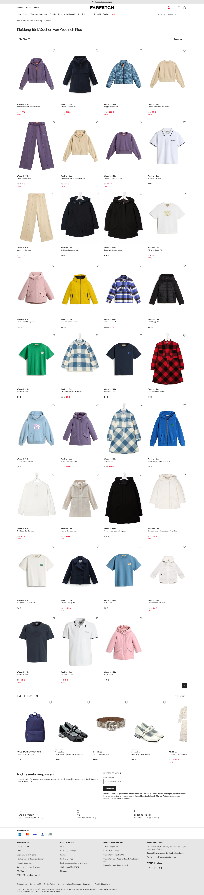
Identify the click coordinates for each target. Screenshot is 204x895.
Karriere (63, 855)
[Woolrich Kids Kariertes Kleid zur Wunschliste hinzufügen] (140, 405)
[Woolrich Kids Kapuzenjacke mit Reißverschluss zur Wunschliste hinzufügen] (53, 50)
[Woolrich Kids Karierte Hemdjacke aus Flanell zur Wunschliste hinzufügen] (97, 335)
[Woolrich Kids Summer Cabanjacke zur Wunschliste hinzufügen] (97, 546)
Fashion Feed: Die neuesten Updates (161, 857)
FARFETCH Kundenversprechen (29, 875)
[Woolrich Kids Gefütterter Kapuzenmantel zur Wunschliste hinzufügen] (97, 194)
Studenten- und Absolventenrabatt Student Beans (120, 860)
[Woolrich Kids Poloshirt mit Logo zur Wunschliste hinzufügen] (97, 618)
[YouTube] (166, 867)
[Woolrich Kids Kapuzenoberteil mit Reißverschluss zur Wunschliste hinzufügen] (97, 122)
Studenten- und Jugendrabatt (115, 865)
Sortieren (178, 39)
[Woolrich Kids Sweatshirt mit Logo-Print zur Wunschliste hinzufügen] (140, 122)
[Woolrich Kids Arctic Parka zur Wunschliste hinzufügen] (140, 618)
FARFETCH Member (111, 851)
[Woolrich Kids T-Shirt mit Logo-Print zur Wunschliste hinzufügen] (184, 194)
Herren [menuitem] (28, 7)
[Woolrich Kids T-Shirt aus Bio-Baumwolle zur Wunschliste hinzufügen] (53, 475)
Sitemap (63, 871)
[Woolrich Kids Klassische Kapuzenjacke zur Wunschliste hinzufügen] (97, 265)
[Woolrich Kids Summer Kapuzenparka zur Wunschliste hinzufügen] (97, 50)
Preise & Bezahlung (24, 863)
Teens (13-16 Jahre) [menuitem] (101, 14)
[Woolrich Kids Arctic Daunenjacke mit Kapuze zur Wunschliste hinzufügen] (140, 475)
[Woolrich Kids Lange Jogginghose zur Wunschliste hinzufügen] (53, 122)
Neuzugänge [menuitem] (22, 14)
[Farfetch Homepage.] (102, 7)
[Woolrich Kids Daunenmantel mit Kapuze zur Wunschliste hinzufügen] (140, 194)
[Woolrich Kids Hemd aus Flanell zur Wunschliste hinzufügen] (140, 265)
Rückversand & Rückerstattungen (30, 859)
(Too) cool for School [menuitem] (38, 14)
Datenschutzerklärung (112, 796)
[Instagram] (149, 867)
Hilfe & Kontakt (23, 847)
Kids (18, 20)
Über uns (63, 847)
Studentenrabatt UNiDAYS (113, 855)
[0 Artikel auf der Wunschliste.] (179, 7)
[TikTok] (154, 867)
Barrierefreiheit (49, 884)
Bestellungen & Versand (26, 855)
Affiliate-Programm (110, 847)
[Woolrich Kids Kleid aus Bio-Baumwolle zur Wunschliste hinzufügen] (184, 335)
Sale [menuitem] (114, 14)
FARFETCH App (66, 859)
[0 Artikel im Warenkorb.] (184, 7)
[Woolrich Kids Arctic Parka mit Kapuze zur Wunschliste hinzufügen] (97, 405)
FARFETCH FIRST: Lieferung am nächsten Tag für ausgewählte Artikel (166, 848)
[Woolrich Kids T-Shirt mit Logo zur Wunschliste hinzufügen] (53, 335)
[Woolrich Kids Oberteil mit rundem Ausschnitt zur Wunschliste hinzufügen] (184, 50)
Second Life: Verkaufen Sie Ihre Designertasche (166, 853)
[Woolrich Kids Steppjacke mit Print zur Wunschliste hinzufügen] (140, 50)
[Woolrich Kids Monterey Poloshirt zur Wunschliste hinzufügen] (184, 122)
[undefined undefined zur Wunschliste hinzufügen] (50, 702)
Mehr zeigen (180, 696)
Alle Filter (23, 39)
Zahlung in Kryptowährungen (28, 867)
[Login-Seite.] (174, 7)
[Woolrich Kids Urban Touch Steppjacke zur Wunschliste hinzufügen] (53, 265)
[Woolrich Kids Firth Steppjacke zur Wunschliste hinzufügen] (184, 265)
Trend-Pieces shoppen (104, 2)
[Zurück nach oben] (184, 685)
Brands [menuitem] (52, 14)
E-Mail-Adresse (108, 777)
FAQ (78, 815)
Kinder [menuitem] (37, 7)
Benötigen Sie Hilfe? (143, 815)
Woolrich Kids (28, 20)
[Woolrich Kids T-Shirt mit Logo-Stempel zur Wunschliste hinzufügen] (53, 546)
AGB (39, 884)
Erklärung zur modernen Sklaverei (73, 863)
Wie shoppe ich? (26, 815)
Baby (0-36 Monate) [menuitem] (66, 14)
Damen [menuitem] (20, 7)
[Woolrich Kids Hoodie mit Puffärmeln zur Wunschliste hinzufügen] (53, 405)
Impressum (87, 884)
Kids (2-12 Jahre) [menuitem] (84, 14)
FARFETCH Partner (68, 851)
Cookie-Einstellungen (103, 884)
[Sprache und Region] (168, 7)
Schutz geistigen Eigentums (69, 884)
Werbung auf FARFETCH (70, 867)
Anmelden (109, 788)
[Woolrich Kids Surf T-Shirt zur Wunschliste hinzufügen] (140, 546)
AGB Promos (22, 871)
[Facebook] (160, 867)
